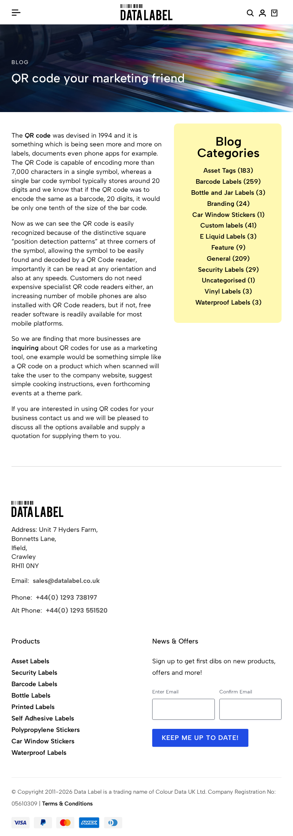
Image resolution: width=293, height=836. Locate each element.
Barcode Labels (228, 181)
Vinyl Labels (228, 291)
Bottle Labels (30, 695)
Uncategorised (228, 280)
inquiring (25, 347)
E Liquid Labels (228, 236)
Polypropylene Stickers (45, 729)
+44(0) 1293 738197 (66, 597)
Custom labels (228, 225)
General (228, 258)
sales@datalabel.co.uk (66, 580)
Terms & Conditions (67, 803)
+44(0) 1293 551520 (77, 610)
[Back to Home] (37, 509)
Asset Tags (228, 170)
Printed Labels (33, 707)
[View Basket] (274, 14)
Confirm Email (235, 692)
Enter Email (165, 692)
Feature (228, 247)
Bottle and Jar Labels (228, 192)
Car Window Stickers (228, 214)
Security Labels (228, 269)
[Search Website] (250, 14)
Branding (228, 203)
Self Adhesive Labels (42, 718)
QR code (38, 135)
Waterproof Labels (228, 302)
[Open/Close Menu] (16, 12)
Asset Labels (30, 661)
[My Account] (262, 14)
